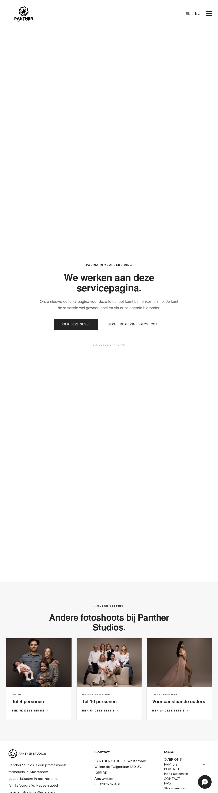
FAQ (167, 783)
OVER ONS (173, 759)
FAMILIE (171, 764)
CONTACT (172, 778)
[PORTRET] (204, 769)
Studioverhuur (175, 788)
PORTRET (171, 769)
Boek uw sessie (176, 774)
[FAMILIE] (204, 764)
